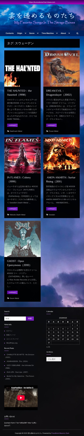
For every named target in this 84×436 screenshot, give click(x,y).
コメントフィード (12, 339)
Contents (10, 33)
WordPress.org (11, 343)
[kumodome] (42, 18)
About (63, 33)
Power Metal (53, 131)
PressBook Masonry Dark (60, 433)
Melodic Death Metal (17, 215)
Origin (19, 33)
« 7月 (48, 347)
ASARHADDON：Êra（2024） (18, 361)
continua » (13, 125)
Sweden (52, 215)
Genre (31, 33)
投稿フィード (11, 335)
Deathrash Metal (16, 131)
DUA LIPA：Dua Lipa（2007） (18, 372)
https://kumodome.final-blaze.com (42, 2)
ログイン (9, 331)
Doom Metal (14, 298)
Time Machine (48, 33)
